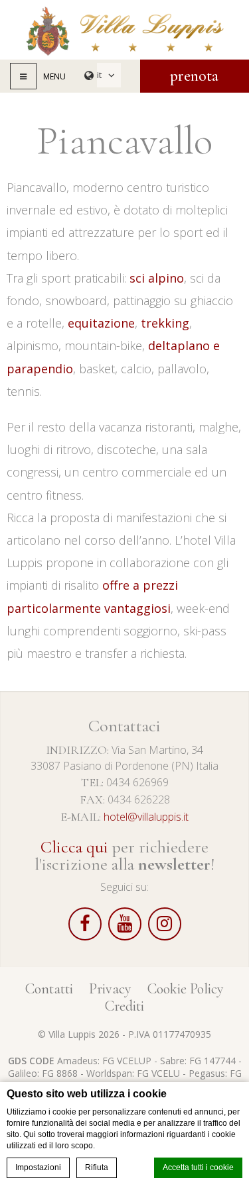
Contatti (49, 988)
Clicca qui (74, 847)
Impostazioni (38, 1167)
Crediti (124, 1006)
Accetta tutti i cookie (198, 1167)
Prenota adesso (194, 79)
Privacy (110, 988)
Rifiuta (96, 1167)
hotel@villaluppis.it (146, 816)
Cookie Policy (185, 988)
